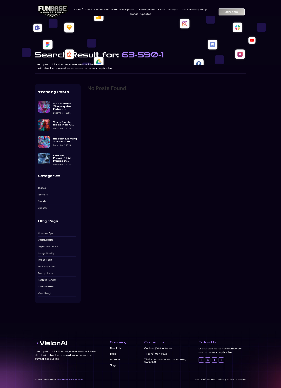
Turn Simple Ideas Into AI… (63, 123)
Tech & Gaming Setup (193, 9)
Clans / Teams (83, 9)
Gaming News (146, 9)
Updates (145, 14)
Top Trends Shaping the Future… (62, 106)
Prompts (173, 9)
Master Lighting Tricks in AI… (65, 140)
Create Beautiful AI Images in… (62, 158)
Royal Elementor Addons (70, 379)
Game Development (123, 9)
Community (101, 9)
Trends (134, 14)
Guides (161, 9)
